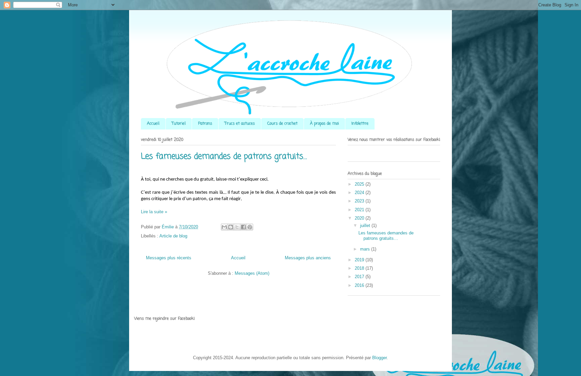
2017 (360, 276)
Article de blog (173, 235)
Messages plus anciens (308, 257)
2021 (360, 209)
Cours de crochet (282, 124)
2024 (360, 192)
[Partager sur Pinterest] (249, 227)
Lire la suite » (154, 211)
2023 (360, 200)
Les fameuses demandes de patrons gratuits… (224, 156)
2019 (360, 259)
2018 (360, 268)
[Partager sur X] (237, 227)
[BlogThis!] (230, 227)
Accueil (153, 124)
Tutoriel (179, 124)
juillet (366, 225)
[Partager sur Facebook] (243, 227)
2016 (360, 285)
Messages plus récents (168, 257)
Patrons (205, 124)
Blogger (379, 357)
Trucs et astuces (240, 124)
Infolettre (360, 124)
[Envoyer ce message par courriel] (224, 227)
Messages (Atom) (252, 273)
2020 (360, 218)
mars (365, 249)
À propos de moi (324, 124)
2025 (360, 184)
